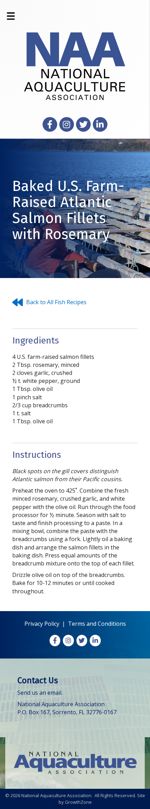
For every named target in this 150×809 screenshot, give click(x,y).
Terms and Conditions (97, 623)
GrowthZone (78, 802)
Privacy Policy (41, 623)
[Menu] (11, 16)
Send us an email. (39, 692)
